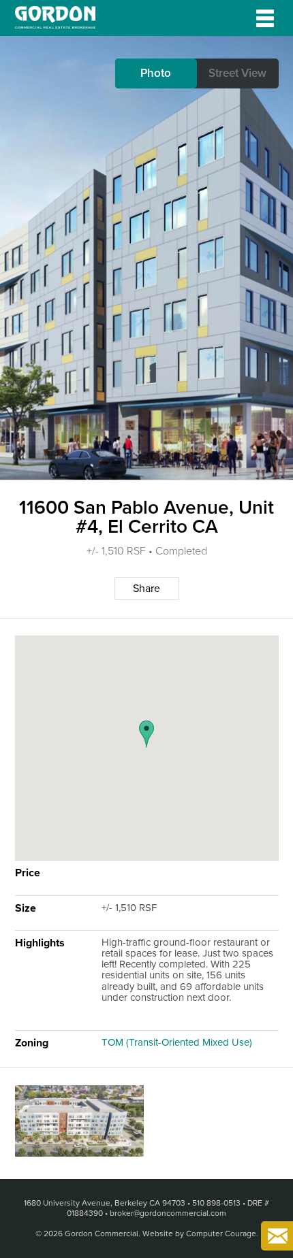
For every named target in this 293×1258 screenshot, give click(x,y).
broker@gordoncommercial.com (168, 1213)
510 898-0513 (216, 1203)
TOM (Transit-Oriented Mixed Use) (177, 1042)
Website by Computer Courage (199, 1233)
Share (146, 588)
